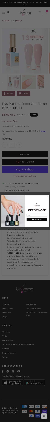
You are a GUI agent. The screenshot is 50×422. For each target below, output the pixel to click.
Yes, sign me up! (37, 219)
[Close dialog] (47, 196)
